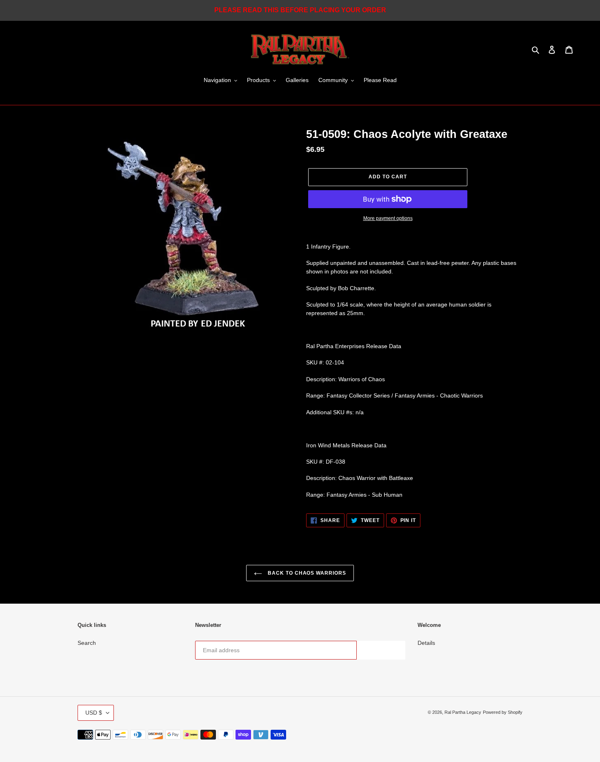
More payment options (388, 218)
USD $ (93, 712)
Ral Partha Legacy (462, 712)
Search (87, 643)
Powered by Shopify (502, 712)
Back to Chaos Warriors (306, 573)
